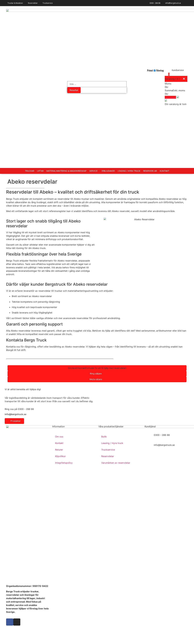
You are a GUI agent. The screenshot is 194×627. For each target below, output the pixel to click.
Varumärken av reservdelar (115, 462)
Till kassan (170, 97)
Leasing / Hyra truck (112, 443)
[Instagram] (16, 622)
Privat (150, 70)
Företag (160, 70)
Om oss (59, 436)
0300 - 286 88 (155, 3)
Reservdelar (107, 456)
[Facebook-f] (9, 622)
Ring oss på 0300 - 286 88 (19, 409)
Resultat (74, 90)
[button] (97, 368)
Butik (104, 436)
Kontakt (59, 443)
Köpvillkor (60, 456)
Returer (59, 449)
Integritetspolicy (64, 462)
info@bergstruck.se (173, 3)
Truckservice (108, 449)
